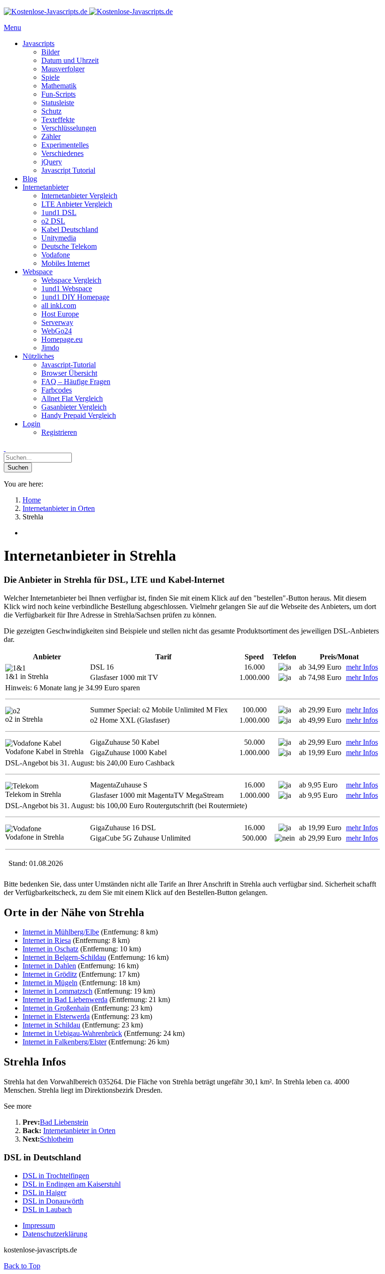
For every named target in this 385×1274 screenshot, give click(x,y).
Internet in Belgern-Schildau (64, 957)
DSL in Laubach (47, 1209)
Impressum (39, 1225)
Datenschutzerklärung (55, 1234)
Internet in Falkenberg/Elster (65, 1042)
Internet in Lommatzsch (57, 991)
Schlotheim (56, 1139)
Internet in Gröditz (50, 974)
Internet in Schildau (51, 1025)
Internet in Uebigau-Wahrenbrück (72, 1033)
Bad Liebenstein (64, 1122)
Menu (12, 27)
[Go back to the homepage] (88, 11)
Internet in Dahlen (49, 966)
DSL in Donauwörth (53, 1201)
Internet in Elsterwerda (56, 1016)
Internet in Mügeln (50, 983)
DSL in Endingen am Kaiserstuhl (72, 1184)
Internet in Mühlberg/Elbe (61, 932)
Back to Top (22, 1266)
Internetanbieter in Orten (79, 1131)
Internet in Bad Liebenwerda (65, 1000)
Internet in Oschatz (50, 949)
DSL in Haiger (44, 1193)
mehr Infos (362, 667)
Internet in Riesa (47, 940)
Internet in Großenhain (56, 1008)
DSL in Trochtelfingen (56, 1176)
